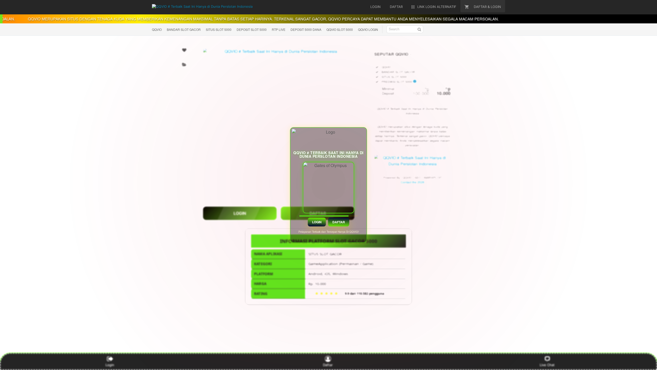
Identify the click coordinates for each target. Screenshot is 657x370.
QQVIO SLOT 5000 (339, 29)
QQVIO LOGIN (368, 29)
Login (317, 222)
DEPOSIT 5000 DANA (306, 29)
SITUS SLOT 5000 (218, 29)
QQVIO (157, 29)
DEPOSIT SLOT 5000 (252, 29)
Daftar (338, 222)
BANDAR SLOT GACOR (184, 29)
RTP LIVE (278, 29)
